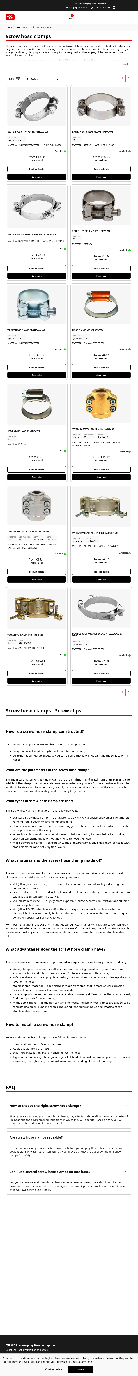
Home (9, 27)
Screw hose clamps (43, 27)
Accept (80, 1369)
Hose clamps (22, 27)
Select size (37, 176)
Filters (10, 78)
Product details (36, 169)
